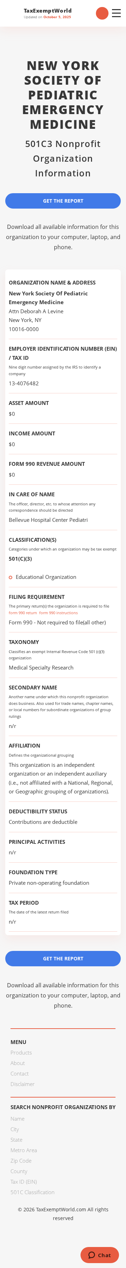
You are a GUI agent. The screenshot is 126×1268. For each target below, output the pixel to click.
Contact (19, 1073)
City (14, 1129)
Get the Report (63, 200)
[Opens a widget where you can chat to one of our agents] (99, 1256)
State (16, 1139)
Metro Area (23, 1150)
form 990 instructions (58, 612)
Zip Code (20, 1160)
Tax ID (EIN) (23, 1181)
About (17, 1062)
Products (21, 1052)
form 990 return (23, 612)
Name (17, 1118)
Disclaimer (22, 1083)
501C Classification (32, 1192)
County (18, 1171)
